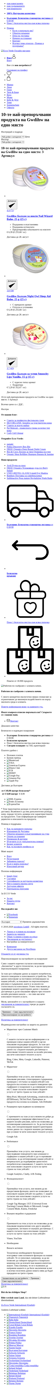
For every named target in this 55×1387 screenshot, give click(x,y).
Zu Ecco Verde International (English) (18, 1305)
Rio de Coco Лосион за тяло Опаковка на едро (29, 452)
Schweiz (21, 1353)
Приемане (6, 1012)
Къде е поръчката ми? (22, 30)
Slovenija (22, 1330)
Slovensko (23, 1363)
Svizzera (21, 1358)
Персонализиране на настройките (16, 1015)
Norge (18, 1383)
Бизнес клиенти (14, 844)
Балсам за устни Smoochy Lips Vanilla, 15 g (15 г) (28, 375)
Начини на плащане (22, 38)
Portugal (21, 1378)
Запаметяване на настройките (15, 1278)
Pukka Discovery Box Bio (18, 446)
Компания (11, 946)
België (18, 1376)
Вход (9, 60)
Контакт (16, 41)
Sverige (19, 1337)
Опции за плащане (16, 836)
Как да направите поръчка (19, 829)
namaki (10, 444)
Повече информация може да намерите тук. (22, 707)
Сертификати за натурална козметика (25, 881)
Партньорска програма (18, 889)
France (19, 1332)
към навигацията (15, 3)
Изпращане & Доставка (18, 831)
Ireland (19, 1368)
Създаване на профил (17, 70)
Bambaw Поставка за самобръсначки (24, 475)
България (22, 1350)
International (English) (39, 1314)
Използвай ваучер (15, 866)
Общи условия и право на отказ (22, 936)
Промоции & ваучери (17, 839)
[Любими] (9, 75)
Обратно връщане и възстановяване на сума (28, 834)
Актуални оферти (15, 886)
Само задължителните (23, 1012)
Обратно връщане (21, 33)
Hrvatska (22, 1340)
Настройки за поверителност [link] (21, 942)
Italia (16, 1320)
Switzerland (25, 1360)
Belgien (19, 1381)
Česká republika (31, 1365)
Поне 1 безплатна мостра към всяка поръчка (28, 23)
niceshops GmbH (21, 927)
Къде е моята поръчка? (18, 864)
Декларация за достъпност (19, 939)
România (22, 1335)
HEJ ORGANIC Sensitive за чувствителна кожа (29, 423)
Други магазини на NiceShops (21, 949)
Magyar (19, 1345)
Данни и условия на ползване (21, 931)
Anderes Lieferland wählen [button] (13, 1310)
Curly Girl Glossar (15, 433)
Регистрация (13, 859)
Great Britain (27, 1325)
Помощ (10, 28)
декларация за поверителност (15, 1004)
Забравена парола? (16, 861)
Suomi (18, 1348)
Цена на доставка (20, 36)
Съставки (11, 878)
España (19, 1327)
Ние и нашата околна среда (20, 883)
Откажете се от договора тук (15, 954)
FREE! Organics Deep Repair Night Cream (26, 449)
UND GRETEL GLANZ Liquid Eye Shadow (27, 473)
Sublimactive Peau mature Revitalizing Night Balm (29, 478)
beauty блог (12, 876)
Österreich (23, 1317)
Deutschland (26, 1322)
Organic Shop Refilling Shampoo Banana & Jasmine (30, 454)
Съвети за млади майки (18, 425)
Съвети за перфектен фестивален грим (25, 420)
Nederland (23, 1370)
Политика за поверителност (14, 1020)
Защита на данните (16, 934)
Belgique (22, 1373)
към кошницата (14, 8)
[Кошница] (30, 78)
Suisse (18, 1355)
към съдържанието (16, 6)
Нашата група (13, 901)
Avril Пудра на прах (16, 465)
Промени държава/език (34, 922)
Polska (18, 1342)
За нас (10, 898)
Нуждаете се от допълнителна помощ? (25, 841)
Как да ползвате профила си (20, 846)
